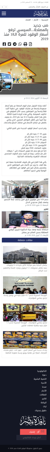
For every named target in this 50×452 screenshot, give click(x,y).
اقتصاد (28, 20)
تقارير (44, 398)
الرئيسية (44, 20)
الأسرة (44, 382)
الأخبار (36, 20)
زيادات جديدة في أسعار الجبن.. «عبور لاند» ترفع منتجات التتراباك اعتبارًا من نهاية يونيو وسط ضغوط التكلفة (25, 351)
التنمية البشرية (40, 379)
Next (6, 6)
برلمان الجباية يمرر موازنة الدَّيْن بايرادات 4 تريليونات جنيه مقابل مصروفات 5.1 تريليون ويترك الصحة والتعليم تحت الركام (25, 268)
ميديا (44, 386)
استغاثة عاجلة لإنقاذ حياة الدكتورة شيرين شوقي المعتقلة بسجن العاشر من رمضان (28, 231)
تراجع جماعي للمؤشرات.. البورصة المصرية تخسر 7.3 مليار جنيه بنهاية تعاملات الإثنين (26, 324)
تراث (45, 406)
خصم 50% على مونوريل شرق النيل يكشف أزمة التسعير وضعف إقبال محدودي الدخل (26, 201)
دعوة (44, 375)
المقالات (43, 394)
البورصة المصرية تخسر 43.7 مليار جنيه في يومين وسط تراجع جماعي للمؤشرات (25, 297)
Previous (2, 6)
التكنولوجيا (42, 371)
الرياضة (44, 402)
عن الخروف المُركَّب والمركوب (38, 7)
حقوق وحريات (41, 410)
